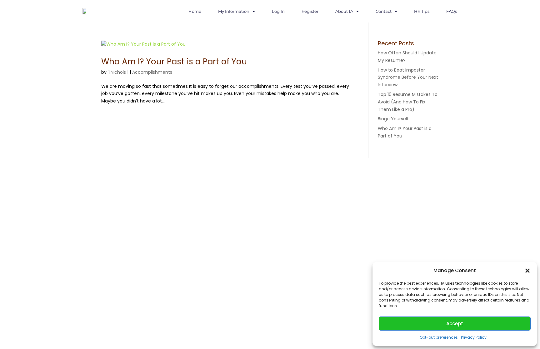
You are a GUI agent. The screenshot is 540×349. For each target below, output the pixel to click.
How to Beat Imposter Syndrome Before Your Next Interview (408, 77)
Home (194, 11)
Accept (454, 323)
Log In (278, 11)
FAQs (451, 11)
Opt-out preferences (439, 337)
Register (310, 11)
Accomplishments (152, 72)
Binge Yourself (393, 119)
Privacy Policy (474, 337)
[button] (527, 270)
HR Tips (421, 11)
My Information (233, 11)
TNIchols (117, 72)
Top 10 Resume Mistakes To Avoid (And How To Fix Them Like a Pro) (408, 101)
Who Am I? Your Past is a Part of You (174, 61)
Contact (384, 11)
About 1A (344, 11)
